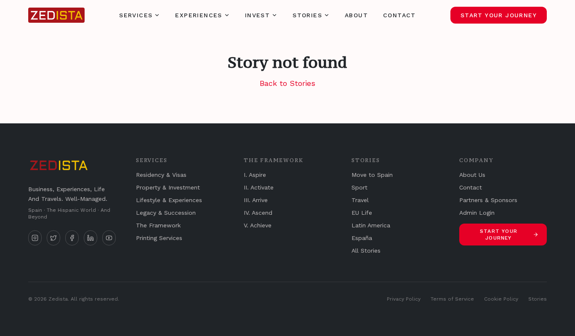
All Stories (366, 250)
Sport (359, 187)
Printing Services (159, 238)
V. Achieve (258, 225)
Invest (257, 15)
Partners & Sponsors (488, 200)
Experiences (198, 15)
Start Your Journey (499, 15)
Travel (360, 200)
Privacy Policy (404, 299)
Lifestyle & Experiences (169, 200)
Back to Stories (287, 83)
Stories (307, 15)
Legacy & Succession (166, 212)
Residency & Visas (161, 174)
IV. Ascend (258, 212)
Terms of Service (452, 299)
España (361, 238)
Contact (399, 15)
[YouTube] (109, 237)
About (356, 15)
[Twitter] (53, 237)
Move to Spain (372, 174)
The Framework (158, 225)
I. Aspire (255, 174)
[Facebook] (72, 237)
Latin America (370, 225)
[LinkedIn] (90, 237)
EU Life (361, 212)
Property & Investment (168, 187)
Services (135, 15)
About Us (472, 174)
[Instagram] (35, 237)
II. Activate (259, 187)
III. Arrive (256, 200)
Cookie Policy (501, 299)
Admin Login (477, 212)
